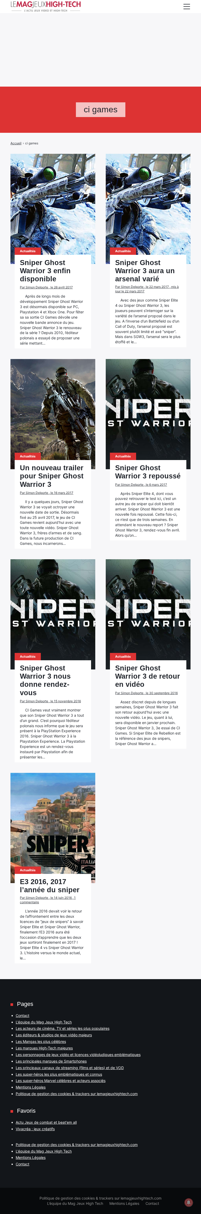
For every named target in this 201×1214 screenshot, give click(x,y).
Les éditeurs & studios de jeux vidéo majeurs (54, 1035)
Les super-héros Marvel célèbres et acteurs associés (60, 1080)
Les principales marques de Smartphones (51, 1061)
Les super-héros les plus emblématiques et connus (59, 1074)
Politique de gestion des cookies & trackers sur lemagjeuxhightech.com (77, 1093)
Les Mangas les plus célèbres (41, 1041)
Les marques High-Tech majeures (44, 1048)
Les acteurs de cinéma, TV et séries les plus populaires (62, 1028)
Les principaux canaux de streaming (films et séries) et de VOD (70, 1067)
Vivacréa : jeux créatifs (35, 1129)
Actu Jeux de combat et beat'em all (46, 1122)
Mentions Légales (31, 1087)
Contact (22, 1015)
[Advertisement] (100, 36)
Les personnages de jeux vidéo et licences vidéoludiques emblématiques (78, 1054)
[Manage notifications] (189, 1202)
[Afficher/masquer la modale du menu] (187, 6)
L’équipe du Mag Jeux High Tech (44, 1022)
